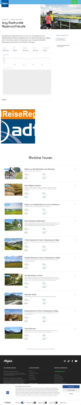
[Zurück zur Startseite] (40, 3)
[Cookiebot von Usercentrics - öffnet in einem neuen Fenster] (7, 403)
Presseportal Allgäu (58, 377)
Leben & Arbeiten (32, 379)
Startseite (5, 19)
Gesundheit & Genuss (33, 373)
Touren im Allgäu (16, 19)
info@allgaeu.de (59, 371)
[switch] (34, 403)
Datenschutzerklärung (59, 378)
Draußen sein (31, 371)
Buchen (74, 2)
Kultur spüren (32, 377)
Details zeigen (63, 402)
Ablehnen (71, 393)
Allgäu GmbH (57, 375)
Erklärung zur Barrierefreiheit (60, 382)
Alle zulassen (71, 386)
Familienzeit (31, 375)
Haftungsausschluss (58, 380)
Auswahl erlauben (71, 390)
